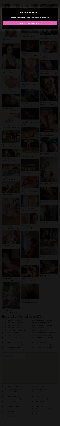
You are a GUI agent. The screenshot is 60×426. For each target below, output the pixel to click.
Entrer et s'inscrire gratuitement (30, 23)
